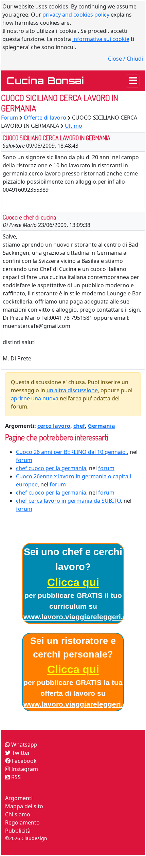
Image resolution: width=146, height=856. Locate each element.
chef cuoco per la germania (51, 468)
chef (79, 426)
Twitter (20, 752)
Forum (9, 117)
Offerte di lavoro (45, 117)
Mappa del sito (24, 806)
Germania (101, 426)
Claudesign (34, 838)
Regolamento (22, 822)
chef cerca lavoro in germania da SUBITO (68, 500)
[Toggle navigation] (133, 81)
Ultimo (73, 125)
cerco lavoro (53, 426)
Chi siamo (17, 814)
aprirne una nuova (34, 398)
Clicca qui (73, 582)
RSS (15, 777)
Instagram (24, 769)
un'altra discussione (72, 390)
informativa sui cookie (100, 39)
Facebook (24, 761)
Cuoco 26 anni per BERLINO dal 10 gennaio (71, 452)
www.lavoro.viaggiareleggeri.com (80, 617)
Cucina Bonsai (45, 81)
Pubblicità (18, 830)
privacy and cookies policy (75, 14)
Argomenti (19, 798)
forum (24, 460)
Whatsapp (23, 744)
